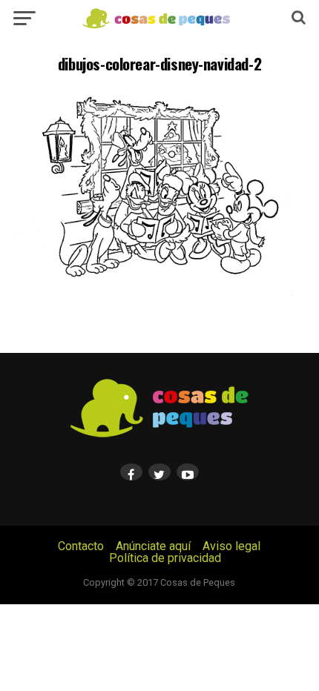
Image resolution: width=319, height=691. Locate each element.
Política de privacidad (165, 558)
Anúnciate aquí (153, 546)
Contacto (81, 546)
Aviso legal (231, 546)
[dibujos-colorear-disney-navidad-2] (159, 298)
